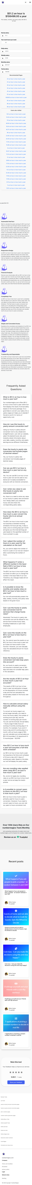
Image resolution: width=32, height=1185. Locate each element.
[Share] (25, 2)
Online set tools (4, 1126)
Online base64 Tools (5, 1122)
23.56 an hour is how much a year (16, 166)
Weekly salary (5, 55)
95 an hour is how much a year (16, 100)
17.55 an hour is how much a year (16, 163)
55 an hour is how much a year (16, 94)
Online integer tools (5, 1134)
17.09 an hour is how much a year (16, 179)
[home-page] (2, 2)
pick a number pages (5, 1111)
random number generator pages (8, 1115)
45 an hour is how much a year (16, 91)
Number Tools (4, 1097)
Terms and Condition (7, 1163)
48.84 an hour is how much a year (16, 123)
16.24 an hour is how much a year (16, 126)
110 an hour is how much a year (16, 120)
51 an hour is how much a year (16, 157)
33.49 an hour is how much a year (16, 173)
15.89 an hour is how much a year (16, 145)
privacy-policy (5, 1169)
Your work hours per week (8, 39)
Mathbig (4, 1178)
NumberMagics (15, 1182)
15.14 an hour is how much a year (16, 154)
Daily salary (4, 48)
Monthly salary (5, 62)
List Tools (3, 1100)
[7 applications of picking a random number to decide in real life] (16, 1022)
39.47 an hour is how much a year (16, 151)
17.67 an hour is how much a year (16, 188)
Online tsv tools (4, 1130)
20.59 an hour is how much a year (16, 139)
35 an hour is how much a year (16, 88)
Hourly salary (5, 33)
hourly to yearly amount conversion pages (10, 1108)
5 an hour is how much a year (16, 185)
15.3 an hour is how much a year (16, 169)
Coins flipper (3, 1141)
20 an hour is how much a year (16, 79)
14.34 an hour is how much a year (16, 117)
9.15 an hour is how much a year (16, 182)
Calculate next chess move (7, 1145)
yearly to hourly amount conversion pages (10, 1104)
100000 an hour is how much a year (16, 97)
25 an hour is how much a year (16, 82)
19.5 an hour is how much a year (16, 114)
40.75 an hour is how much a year (16, 129)
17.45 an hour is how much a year (16, 142)
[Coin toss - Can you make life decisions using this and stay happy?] (16, 953)
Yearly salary (5, 69)
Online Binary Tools (5, 1119)
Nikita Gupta (12, 902)
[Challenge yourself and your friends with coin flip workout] (16, 988)
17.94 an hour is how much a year (16, 176)
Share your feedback (16, 1082)
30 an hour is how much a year (16, 85)
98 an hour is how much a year (16, 106)
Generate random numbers (7, 1137)
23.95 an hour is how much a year (16, 135)
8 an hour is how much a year (16, 148)
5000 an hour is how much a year (16, 160)
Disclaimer (4, 1166)
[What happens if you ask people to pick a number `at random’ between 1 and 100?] (16, 880)
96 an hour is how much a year (16, 103)
